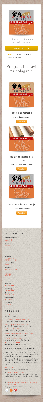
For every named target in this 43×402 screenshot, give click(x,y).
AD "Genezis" (9, 295)
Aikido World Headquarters (14, 368)
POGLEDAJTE (20, 48)
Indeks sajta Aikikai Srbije (15, 372)
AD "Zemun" (9, 239)
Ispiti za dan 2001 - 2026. (13, 338)
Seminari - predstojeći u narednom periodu (19, 333)
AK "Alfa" (8, 245)
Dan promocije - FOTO (12, 343)
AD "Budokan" (9, 285)
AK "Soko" (8, 304)
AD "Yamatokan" (10, 241)
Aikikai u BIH (9, 265)
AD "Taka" (8, 276)
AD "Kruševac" (10, 258)
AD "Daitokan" (9, 290)
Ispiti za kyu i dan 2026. (13, 329)
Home (10, 54)
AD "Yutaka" (9, 299)
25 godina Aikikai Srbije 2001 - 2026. (17, 324)
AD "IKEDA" (8, 274)
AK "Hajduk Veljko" (11, 269)
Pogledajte (21, 121)
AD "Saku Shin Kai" (11, 260)
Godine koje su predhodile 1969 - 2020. (18, 319)
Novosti (7, 315)
